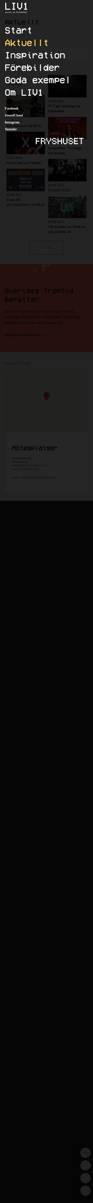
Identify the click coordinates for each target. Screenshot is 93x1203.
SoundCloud (14, 115)
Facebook (12, 108)
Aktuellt (27, 42)
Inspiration (35, 55)
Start (18, 30)
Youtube (11, 129)
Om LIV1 (24, 92)
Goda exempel (38, 79)
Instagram (12, 122)
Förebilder (32, 67)
